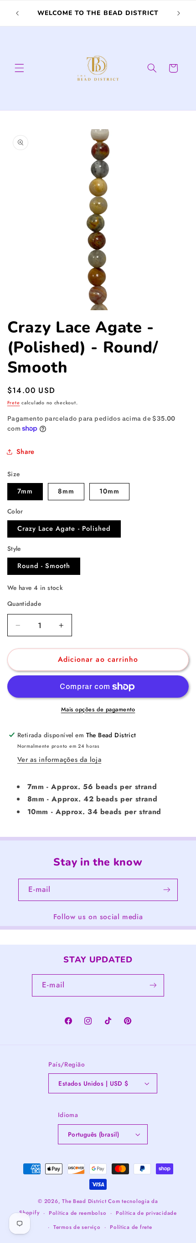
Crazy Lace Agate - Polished (64, 528)
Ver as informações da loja (59, 760)
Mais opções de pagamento (98, 709)
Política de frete (131, 1227)
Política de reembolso (77, 1213)
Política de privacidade (146, 1213)
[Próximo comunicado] (179, 13)
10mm (109, 491)
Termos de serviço (77, 1227)
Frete (13, 402)
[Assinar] (166, 890)
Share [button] (25, 452)
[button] (19, 68)
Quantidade (24, 603)
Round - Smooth (44, 566)
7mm (25, 491)
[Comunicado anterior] (17, 13)
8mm (66, 491)
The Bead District (84, 1201)
